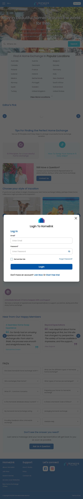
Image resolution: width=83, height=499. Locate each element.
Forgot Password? (65, 259)
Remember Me (19, 259)
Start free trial (53, 275)
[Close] (76, 218)
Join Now (38, 275)
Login (41, 266)
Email (13, 236)
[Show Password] (69, 251)
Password (14, 246)
